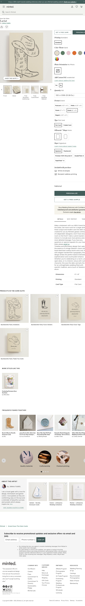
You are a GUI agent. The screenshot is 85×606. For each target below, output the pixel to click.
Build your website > (70, 2)
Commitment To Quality (33, 578)
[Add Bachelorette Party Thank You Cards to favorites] (27, 329)
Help (43, 570)
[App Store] (12, 589)
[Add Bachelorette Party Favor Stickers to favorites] (57, 295)
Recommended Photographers (75, 577)
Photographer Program (60, 572)
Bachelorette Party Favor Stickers (41, 324)
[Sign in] (72, 6)
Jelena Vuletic (6, 23)
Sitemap (72, 600)
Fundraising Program (59, 580)
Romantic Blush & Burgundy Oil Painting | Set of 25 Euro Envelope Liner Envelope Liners (62, 433)
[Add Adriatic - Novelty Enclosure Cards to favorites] (45, 484)
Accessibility (79, 600)
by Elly (4, 436)
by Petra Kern (5, 394)
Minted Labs (32, 591)
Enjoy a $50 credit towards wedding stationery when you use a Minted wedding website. (36, 2)
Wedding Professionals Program (60, 585)
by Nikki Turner (59, 436)
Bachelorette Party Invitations (10, 324)
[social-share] (1, 27)
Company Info (33, 565)
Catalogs (73, 573)
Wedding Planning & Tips (76, 569)
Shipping (44, 578)
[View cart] (81, 6)
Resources (74, 565)
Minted (2, 526)
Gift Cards (45, 580)
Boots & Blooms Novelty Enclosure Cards (8, 433)
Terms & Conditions (54, 600)
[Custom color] (56, 58)
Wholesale (59, 590)
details (60, 219)
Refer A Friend (74, 581)
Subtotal (58, 186)
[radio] (58, 42)
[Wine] (68, 53)
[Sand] (56, 53)
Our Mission (31, 569)
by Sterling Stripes (42, 436)
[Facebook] (3, 586)
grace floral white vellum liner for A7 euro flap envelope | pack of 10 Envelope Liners (28, 433)
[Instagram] (11, 586)
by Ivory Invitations (25, 436)
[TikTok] (8, 586)
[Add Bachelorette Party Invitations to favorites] (27, 295)
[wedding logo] (10, 7)
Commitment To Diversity (33, 582)
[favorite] (6, 27)
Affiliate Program (61, 569)
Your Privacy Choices (46, 584)
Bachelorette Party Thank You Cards (12, 359)
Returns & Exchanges (45, 574)
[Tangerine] (74, 53)
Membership (74, 583)
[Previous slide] (1, 89)
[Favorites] (76, 6)
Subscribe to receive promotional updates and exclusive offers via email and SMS (39, 534)
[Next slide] (50, 89)
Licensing (59, 593)
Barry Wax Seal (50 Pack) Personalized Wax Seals (44, 433)
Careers (30, 571)
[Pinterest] (6, 586)
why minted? (72, 219)
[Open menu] (3, 6)
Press (29, 574)
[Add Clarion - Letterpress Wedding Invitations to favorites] (65, 484)
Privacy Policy (65, 600)
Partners (59, 565)
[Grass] (62, 53)
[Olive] (80, 53)
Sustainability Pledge (32, 587)
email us (66, 244)
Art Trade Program (62, 576)
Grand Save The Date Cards (18, 526)
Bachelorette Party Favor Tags (71, 324)
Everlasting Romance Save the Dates (9, 392)
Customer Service (45, 566)
